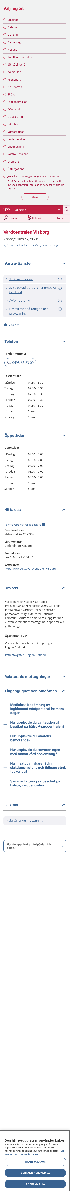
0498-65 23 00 (23, 362)
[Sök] (66, 209)
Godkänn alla (35, 1184)
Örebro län (14, 161)
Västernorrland (17, 139)
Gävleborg (14, 42)
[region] (35, 1160)
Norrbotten (15, 87)
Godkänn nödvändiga (35, 1172)
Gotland (13, 34)
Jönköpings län (17, 64)
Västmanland (16, 146)
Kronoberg (14, 79)
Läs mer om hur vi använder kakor (34, 1152)
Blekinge (13, 19)
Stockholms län (17, 101)
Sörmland (14, 109)
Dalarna (12, 27)
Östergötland (16, 169)
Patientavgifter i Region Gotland (25, 655)
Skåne (11, 94)
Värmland (14, 124)
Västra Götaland (18, 154)
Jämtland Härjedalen (21, 57)
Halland (12, 49)
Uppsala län (15, 116)
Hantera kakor (35, 1161)
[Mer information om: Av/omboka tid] (60, 300)
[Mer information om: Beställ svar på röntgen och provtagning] (60, 309)
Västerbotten (16, 131)
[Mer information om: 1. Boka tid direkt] (60, 279)
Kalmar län (14, 72)
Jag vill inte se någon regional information (34, 176)
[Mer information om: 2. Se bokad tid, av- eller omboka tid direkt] (60, 287)
